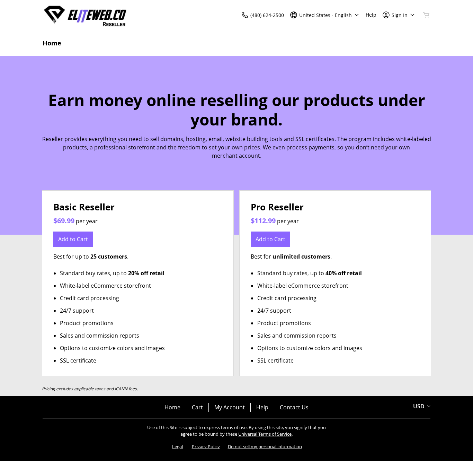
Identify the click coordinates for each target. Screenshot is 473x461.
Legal (177, 446)
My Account (229, 407)
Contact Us (294, 407)
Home (172, 407)
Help (262, 407)
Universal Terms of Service (265, 434)
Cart (197, 407)
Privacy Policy (206, 446)
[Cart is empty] (426, 14)
